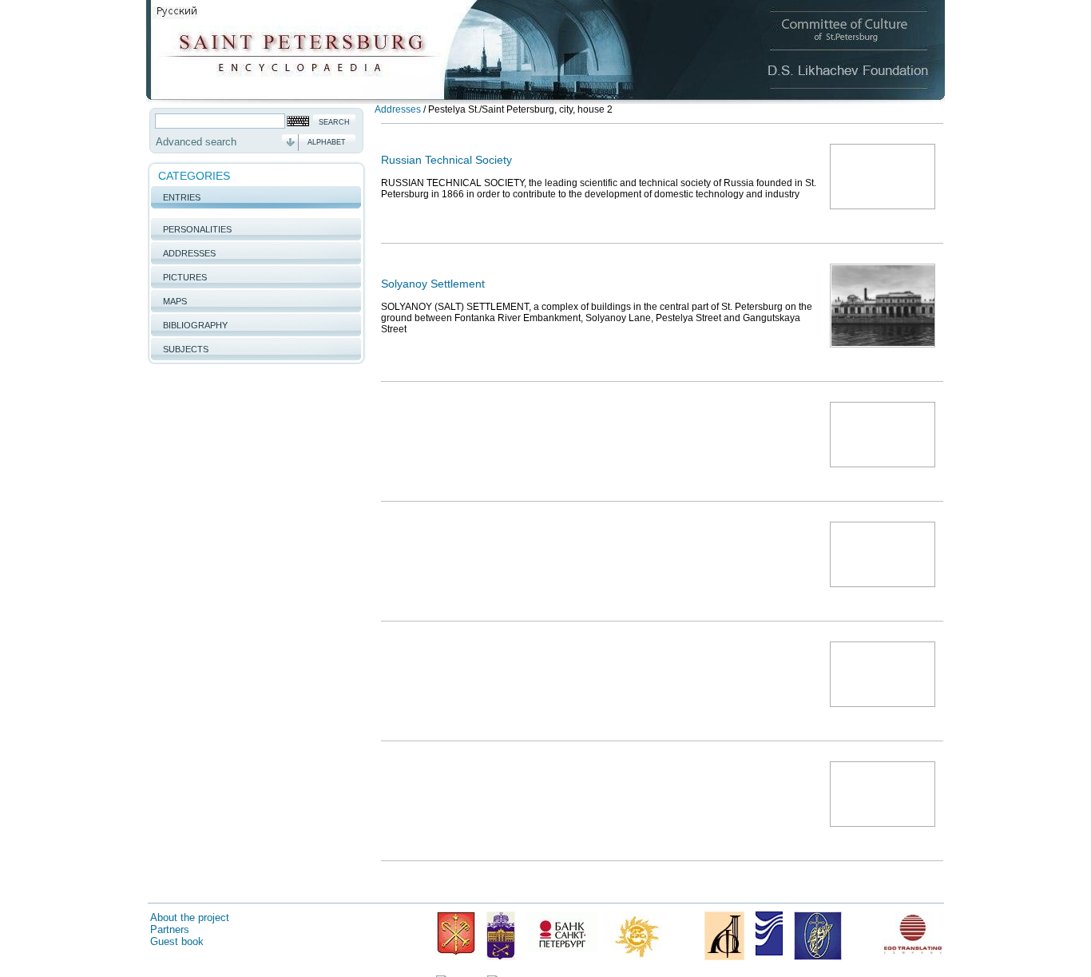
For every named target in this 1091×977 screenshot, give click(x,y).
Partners (169, 929)
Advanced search (196, 142)
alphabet (326, 142)
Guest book (177, 941)
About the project (189, 917)
